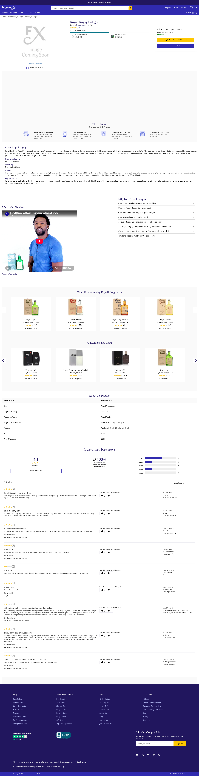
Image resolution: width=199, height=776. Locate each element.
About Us (103, 713)
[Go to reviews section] (73, 28)
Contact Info (104, 709)
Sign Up (180, 744)
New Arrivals (18, 702)
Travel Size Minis (19, 716)
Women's (9, 12)
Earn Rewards (105, 720)
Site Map (146, 720)
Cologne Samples (20, 723)
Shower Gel (60, 706)
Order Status (105, 699)
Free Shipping (191, 12)
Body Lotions (61, 716)
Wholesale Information (152, 702)
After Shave (60, 702)
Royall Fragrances (79, 25)
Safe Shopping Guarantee (153, 709)
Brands (37, 12)
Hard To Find (18, 709)
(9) (79, 28)
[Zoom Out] (153, 334)
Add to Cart (176, 46)
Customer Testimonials (152, 706)
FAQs (102, 716)
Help (176, 8)
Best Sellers (17, 699)
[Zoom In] (153, 328)
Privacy (145, 716)
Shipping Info (105, 702)
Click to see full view (35, 64)
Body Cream (61, 709)
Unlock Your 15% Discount (177, 40)
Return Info (104, 706)
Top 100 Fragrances (64, 723)
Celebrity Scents (19, 706)
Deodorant (60, 699)
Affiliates (146, 699)
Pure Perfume (61, 713)
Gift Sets (59, 720)
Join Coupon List (106, 723)
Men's (26, 12)
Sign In (168, 8)
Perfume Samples (20, 720)
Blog (144, 713)
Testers (16, 713)
